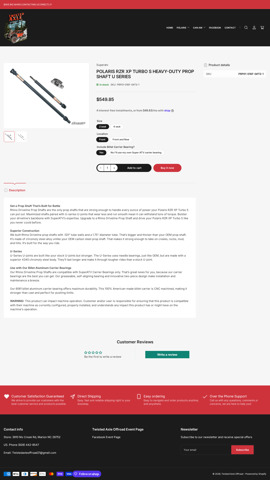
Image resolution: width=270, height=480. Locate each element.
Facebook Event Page (106, 437)
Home (169, 27)
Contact (230, 27)
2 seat (102, 126)
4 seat (116, 126)
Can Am (197, 27)
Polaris (181, 27)
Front (102, 139)
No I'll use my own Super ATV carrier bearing (136, 152)
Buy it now (167, 167)
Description (17, 190)
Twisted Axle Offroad (232, 473)
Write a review (167, 354)
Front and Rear (121, 139)
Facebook (215, 27)
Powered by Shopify (255, 473)
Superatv (102, 65)
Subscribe (242, 449)
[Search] (246, 28)
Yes (101, 152)
